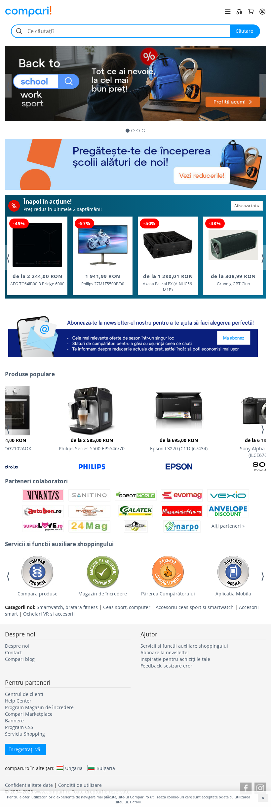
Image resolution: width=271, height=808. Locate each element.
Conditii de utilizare (80, 785)
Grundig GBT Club (233, 279)
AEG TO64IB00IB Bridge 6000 (37, 279)
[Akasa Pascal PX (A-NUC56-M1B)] (168, 245)
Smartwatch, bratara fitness (67, 607)
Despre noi (17, 646)
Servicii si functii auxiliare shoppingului (184, 646)
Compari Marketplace (29, 714)
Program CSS (19, 727)
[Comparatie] (239, 11)
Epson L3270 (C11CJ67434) (179, 444)
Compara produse (38, 593)
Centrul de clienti (24, 694)
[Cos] (251, 11)
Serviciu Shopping (25, 734)
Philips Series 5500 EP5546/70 (92, 444)
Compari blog (20, 659)
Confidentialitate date (29, 785)
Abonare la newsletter (164, 652)
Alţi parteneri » (228, 526)
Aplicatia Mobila (233, 593)
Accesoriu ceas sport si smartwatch (195, 607)
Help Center (18, 701)
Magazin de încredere (102, 593)
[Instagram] (260, 787)
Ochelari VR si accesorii (49, 614)
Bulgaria (106, 768)
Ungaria (74, 768)
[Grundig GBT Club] (233, 245)
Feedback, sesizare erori (167, 666)
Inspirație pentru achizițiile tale (175, 659)
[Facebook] (246, 787)
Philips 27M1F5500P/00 (102, 279)
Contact (13, 652)
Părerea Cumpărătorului (168, 593)
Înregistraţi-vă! (25, 749)
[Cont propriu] (262, 11)
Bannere (14, 720)
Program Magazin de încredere (39, 707)
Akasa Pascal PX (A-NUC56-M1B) (168, 282)
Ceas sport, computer (126, 607)
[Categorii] (228, 11)
